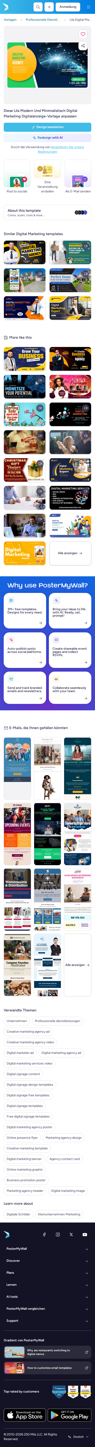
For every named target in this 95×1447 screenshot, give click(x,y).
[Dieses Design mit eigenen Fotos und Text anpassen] (47, 65)
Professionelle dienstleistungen (57, 1021)
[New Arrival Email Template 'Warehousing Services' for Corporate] (17, 899)
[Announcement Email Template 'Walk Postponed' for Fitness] (17, 768)
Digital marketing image (68, 1191)
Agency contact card (65, 1159)
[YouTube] (84, 1234)
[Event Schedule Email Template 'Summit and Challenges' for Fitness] (17, 834)
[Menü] (88, 6)
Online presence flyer (22, 1138)
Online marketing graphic (25, 1170)
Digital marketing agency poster (29, 1127)
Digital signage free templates (28, 1095)
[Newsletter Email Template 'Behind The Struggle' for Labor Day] (47, 899)
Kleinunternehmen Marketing (59, 1214)
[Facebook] (44, 1234)
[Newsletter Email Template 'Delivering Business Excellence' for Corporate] (47, 965)
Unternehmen (17, 1021)
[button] (83, 34)
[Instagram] (57, 1234)
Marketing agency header (25, 1191)
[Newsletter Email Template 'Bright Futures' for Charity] (77, 834)
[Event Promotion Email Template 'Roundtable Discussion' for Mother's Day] (77, 899)
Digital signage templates (25, 1106)
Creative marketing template (27, 1148)
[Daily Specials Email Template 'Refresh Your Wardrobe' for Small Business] (47, 768)
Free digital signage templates (28, 1116)
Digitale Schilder (18, 1214)
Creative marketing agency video (30, 1042)
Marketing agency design (64, 1138)
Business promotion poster (26, 1180)
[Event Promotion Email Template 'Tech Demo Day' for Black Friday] (47, 834)
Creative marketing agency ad (28, 1032)
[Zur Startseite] (5, 7)
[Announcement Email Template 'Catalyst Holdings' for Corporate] (77, 768)
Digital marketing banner (24, 1159)
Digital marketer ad (20, 1053)
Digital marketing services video (29, 1063)
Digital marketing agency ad (61, 1053)
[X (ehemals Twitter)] (71, 1234)
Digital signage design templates (30, 1085)
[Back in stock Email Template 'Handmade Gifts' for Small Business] (17, 965)
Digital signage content (23, 1074)
